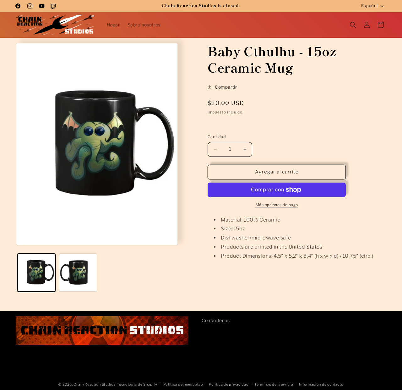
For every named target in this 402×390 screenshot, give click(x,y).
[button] (353, 25)
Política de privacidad (228, 384)
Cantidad (217, 136)
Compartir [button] (226, 87)
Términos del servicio (273, 384)
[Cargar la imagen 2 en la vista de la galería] (78, 272)
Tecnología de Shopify (137, 384)
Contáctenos (216, 320)
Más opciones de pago (277, 204)
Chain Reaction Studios (94, 384)
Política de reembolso (183, 384)
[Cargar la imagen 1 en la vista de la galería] (36, 272)
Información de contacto (321, 384)
